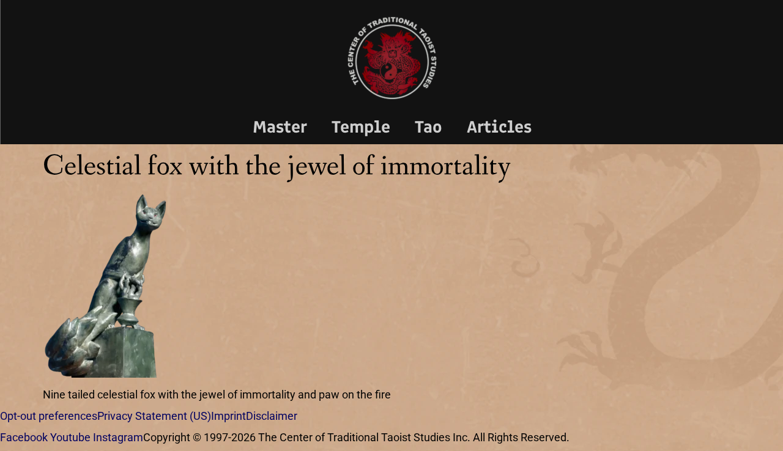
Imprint (228, 416)
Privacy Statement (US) (154, 416)
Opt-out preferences (48, 416)
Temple (361, 127)
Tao (428, 127)
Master (280, 127)
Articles (499, 127)
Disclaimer (271, 416)
